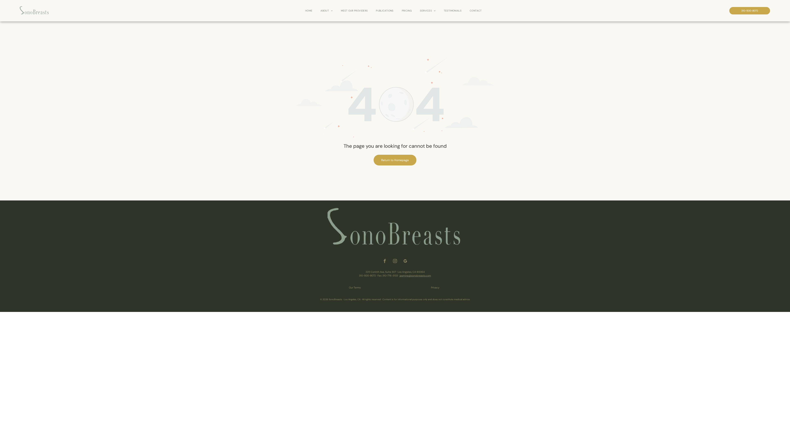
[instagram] (395, 261)
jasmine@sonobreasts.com (415, 275)
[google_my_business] (405, 261)
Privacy (435, 287)
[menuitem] (308, 10)
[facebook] (385, 261)
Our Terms (355, 287)
